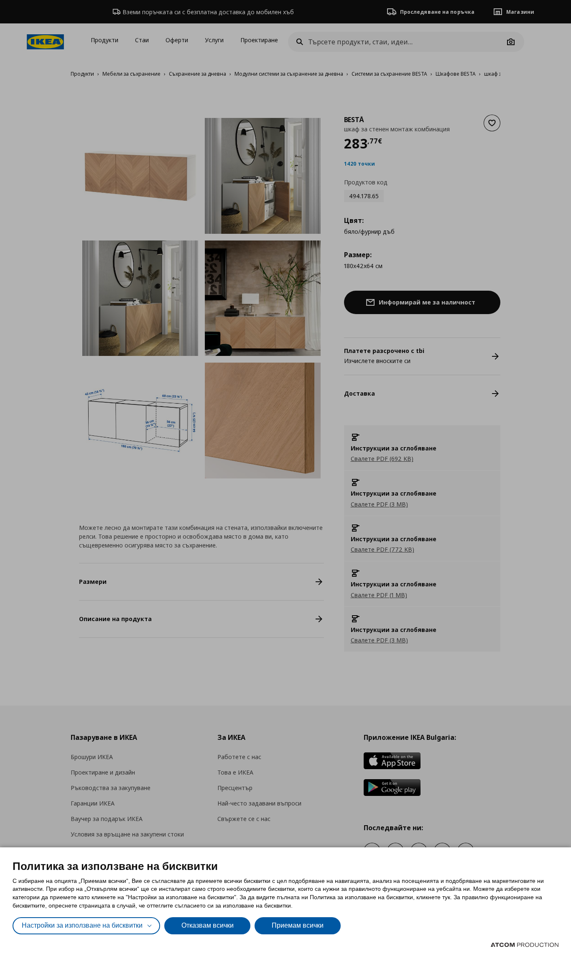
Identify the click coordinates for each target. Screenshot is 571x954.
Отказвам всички (207, 925)
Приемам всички (298, 925)
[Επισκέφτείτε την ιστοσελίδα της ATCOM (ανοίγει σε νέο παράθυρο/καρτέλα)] (524, 945)
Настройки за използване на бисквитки (82, 925)
